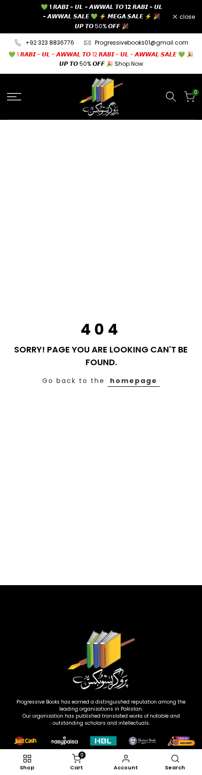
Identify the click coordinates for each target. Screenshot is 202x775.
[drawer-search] (171, 96)
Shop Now (129, 64)
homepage (133, 380)
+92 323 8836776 (49, 43)
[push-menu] (14, 96)
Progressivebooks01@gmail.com (141, 43)
